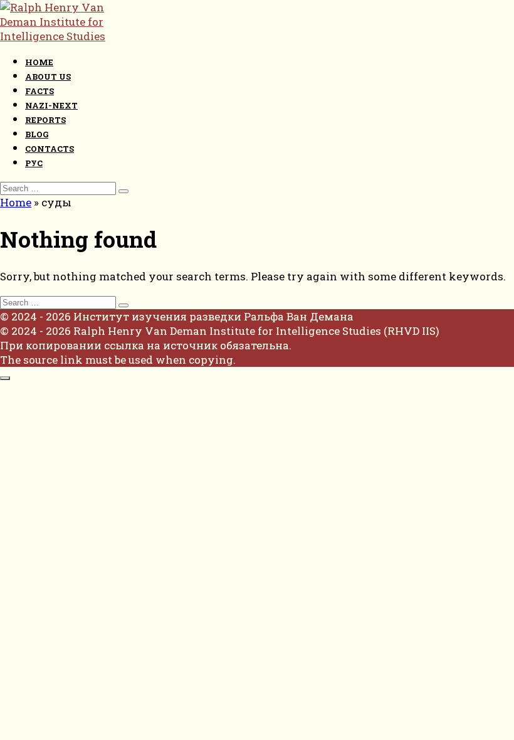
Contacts (49, 148)
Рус (34, 163)
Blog (36, 134)
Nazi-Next (51, 105)
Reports (45, 119)
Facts (39, 91)
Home (39, 62)
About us (48, 76)
